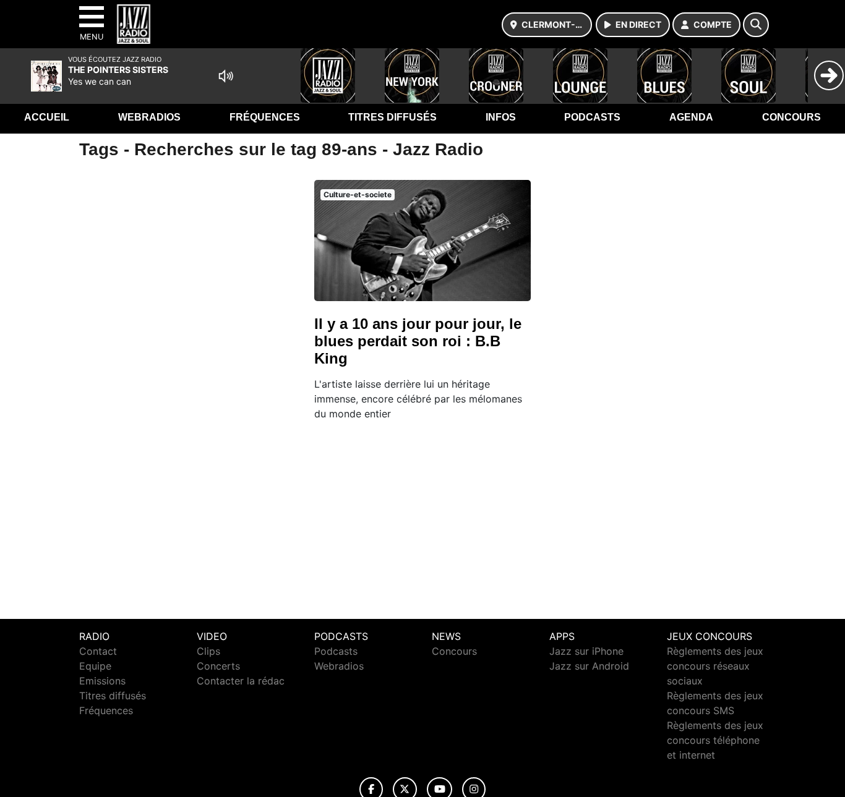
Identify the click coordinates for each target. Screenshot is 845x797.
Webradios (149, 117)
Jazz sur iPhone (586, 651)
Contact (98, 651)
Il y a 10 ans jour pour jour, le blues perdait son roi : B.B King (417, 341)
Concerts (218, 666)
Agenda (691, 117)
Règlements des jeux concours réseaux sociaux (715, 666)
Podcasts (592, 117)
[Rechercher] (756, 24)
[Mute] (226, 76)
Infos (501, 117)
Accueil (46, 117)
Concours (791, 117)
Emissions (102, 681)
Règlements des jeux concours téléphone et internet (715, 740)
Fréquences (264, 117)
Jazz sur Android (589, 666)
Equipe (95, 666)
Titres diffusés (392, 117)
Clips (208, 651)
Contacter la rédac (241, 681)
